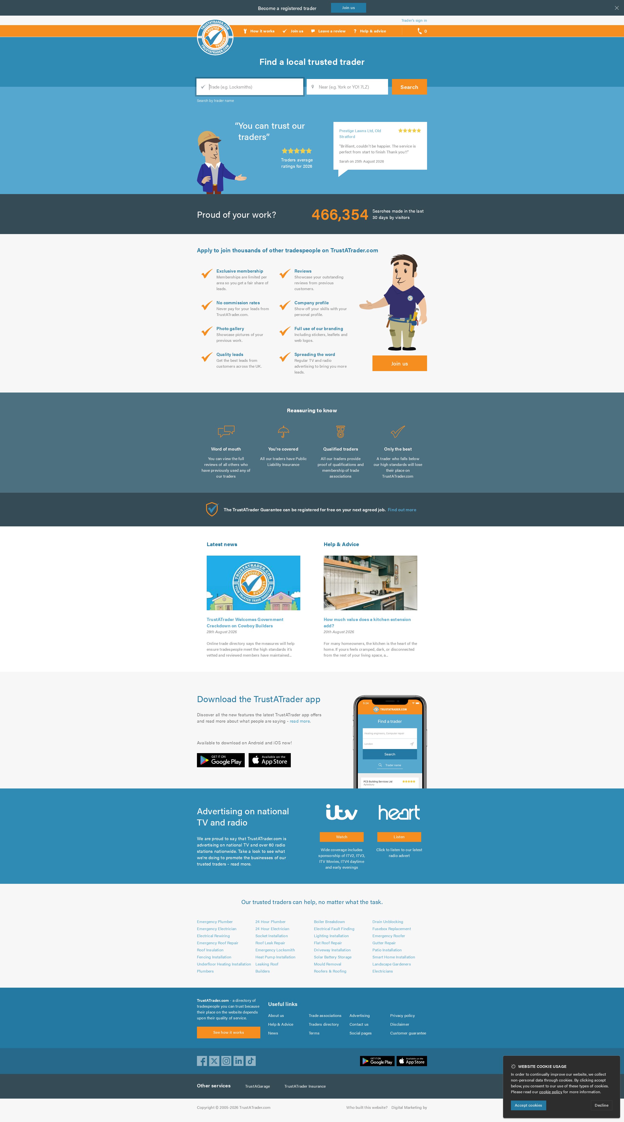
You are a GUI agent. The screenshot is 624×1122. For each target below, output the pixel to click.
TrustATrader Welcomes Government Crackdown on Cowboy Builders (245, 622)
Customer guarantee (408, 1033)
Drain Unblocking (387, 921)
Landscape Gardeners (391, 964)
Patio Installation (387, 950)
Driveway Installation (332, 950)
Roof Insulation (210, 950)
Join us (399, 363)
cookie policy (550, 1091)
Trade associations (325, 1015)
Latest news (222, 544)
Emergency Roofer (388, 935)
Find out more (402, 509)
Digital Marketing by (409, 1107)
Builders (262, 971)
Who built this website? (367, 1107)
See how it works (228, 1032)
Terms (314, 1033)
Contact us (359, 1024)
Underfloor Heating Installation (224, 964)
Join (348, 7)
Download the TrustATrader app (259, 698)
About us (276, 1015)
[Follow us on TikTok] (251, 1061)
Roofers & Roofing (330, 971)
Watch (342, 836)
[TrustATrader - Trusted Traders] (215, 28)
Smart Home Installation (393, 957)
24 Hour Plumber (270, 921)
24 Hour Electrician (272, 928)
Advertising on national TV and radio (243, 816)
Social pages (361, 1033)
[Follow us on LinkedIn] (239, 1061)
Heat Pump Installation (275, 957)
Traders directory (324, 1024)
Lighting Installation (331, 935)
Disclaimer (399, 1024)
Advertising (360, 1015)
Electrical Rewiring (213, 935)
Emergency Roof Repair (217, 942)
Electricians (382, 971)
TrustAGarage (257, 1086)
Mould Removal (327, 964)
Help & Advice (341, 544)
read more (300, 721)
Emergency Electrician (216, 928)
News (273, 1033)
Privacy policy (402, 1015)
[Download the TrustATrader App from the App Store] (270, 760)
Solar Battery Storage (332, 957)
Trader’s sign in (414, 20)
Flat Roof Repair (328, 942)
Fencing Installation (214, 957)
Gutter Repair (384, 942)
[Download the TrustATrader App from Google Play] (221, 760)
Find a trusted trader (312, 61)
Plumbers (205, 971)
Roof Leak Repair (270, 942)
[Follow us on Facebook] (202, 1061)
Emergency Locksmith (275, 950)
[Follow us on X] (214, 1061)
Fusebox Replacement (391, 928)
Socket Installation (271, 935)
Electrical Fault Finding (334, 928)
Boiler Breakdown (329, 921)
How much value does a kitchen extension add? (367, 622)
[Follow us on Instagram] (226, 1061)
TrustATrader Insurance (305, 1086)
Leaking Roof (266, 964)
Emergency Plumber (215, 921)
